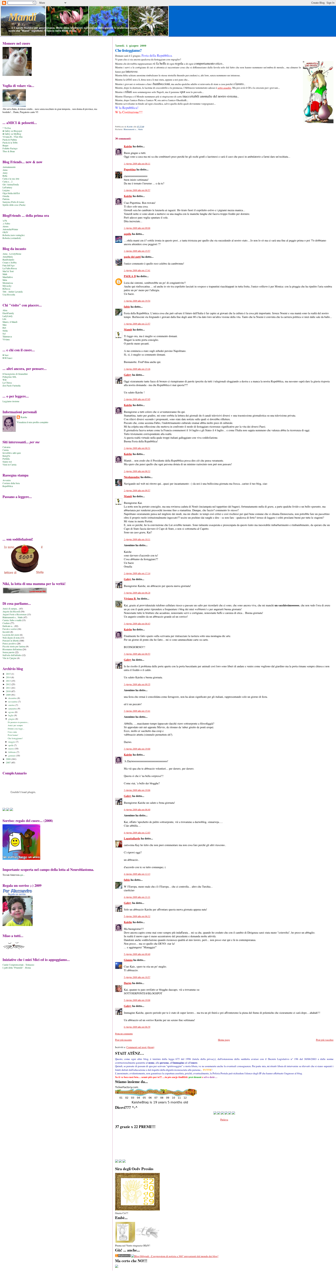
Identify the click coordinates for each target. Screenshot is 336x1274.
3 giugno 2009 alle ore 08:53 (137, 653)
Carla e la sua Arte (11, 178)
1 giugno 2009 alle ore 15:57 (137, 250)
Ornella (6, 196)
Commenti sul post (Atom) (140, 1047)
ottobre (11, 705)
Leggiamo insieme (11, 401)
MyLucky (7, 285)
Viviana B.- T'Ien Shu (13, 136)
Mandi (22, 17)
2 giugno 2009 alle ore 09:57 (137, 490)
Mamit (128, 329)
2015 (8, 673)
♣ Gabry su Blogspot (12, 130)
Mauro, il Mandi (10, 321)
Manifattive (8, 277)
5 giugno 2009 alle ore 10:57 (137, 977)
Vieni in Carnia (9, 464)
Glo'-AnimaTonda (11, 184)
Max (5, 324)
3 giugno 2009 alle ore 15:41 (137, 710)
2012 (8, 684)
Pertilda (6, 458)
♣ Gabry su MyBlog (12, 133)
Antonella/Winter (10, 229)
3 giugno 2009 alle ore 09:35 (137, 684)
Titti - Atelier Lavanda (13, 291)
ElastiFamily (8, 313)
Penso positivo (9, 643)
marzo (11, 748)
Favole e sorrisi (10, 628)
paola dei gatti (132, 257)
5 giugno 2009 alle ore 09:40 (137, 954)
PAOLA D (130, 276)
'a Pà (5, 220)
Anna (5, 169)
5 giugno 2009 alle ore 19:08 (137, 1000)
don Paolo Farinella (11, 385)
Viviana (6, 339)
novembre (13, 701)
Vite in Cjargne (9, 658)
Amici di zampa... (10, 608)
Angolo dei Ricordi (11, 611)
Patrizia (6, 199)
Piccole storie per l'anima (14, 646)
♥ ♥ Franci (7, 358)
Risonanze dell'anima (12, 649)
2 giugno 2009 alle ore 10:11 (137, 539)
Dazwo (127, 983)
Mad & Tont (8, 271)
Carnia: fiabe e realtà (12, 620)
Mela (5, 280)
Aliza (5, 310)
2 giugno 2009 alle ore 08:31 (137, 448)
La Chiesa (7, 382)
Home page (224, 1039)
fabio (127, 307)
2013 (8, 680)
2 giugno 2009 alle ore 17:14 (137, 573)
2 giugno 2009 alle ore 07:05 (137, 399)
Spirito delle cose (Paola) (14, 204)
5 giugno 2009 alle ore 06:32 (137, 916)
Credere (6, 623)
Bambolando (8, 259)
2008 (8, 759)
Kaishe (128, 146)
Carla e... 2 (7, 181)
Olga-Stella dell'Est (11, 193)
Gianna (128, 960)
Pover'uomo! (13, 735)
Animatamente (9, 167)
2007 (8, 762)
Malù (5, 274)
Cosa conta (12, 732)
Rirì (4, 327)
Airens (6, 226)
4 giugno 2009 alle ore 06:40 (137, 809)
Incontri (6, 631)
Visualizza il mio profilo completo (32, 422)
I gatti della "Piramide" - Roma (17, 967)
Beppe (5, 145)
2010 (8, 691)
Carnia (6, 450)
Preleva (224, 1119)
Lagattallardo (132, 838)
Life (4, 319)
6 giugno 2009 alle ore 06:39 (137, 1026)
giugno (11, 718)
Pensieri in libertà (10, 640)
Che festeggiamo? (15, 738)
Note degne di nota (11, 637)
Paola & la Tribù (10, 142)
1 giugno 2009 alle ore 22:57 (137, 323)
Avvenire (7, 480)
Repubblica (8, 486)
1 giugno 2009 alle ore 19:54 (137, 300)
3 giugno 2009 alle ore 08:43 (137, 623)
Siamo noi (7, 461)
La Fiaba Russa (10, 268)
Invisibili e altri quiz (12, 452)
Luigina (6, 190)
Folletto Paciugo (10, 148)
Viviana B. (130, 598)
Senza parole (8, 652)
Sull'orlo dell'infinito (12, 655)
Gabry (127, 375)
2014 (8, 677)
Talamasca (7, 336)
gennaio (12, 755)
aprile (11, 745)
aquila (127, 234)
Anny (5, 172)
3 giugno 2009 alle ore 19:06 (137, 790)
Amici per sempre (15, 725)
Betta (5, 175)
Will (4, 379)
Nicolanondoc (132, 477)
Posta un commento (124, 1033)
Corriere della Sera (11, 483)
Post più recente (123, 1039)
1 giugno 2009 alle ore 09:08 (137, 228)
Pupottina (130, 169)
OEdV (5, 232)
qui (21, 874)
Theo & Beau (9, 151)
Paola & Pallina (10, 139)
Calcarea (6, 447)
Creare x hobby (10, 262)
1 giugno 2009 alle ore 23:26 (137, 368)
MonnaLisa (8, 282)
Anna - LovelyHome (12, 253)
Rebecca (6, 288)
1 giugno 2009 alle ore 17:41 (137, 270)
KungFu (6, 455)
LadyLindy (8, 316)
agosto (11, 712)
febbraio (12, 752)
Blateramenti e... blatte (133, 129)
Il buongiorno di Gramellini (15, 373)
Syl (4, 333)
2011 (8, 687)
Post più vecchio (324, 1039)
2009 (8, 694)
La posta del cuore (11, 634)
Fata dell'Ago (9, 265)
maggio (12, 741)
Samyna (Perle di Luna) (13, 201)
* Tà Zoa (7, 128)
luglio (11, 715)
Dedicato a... (8, 626)
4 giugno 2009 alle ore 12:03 (137, 832)
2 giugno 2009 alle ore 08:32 (137, 471)
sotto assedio (224, 87)
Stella (5, 330)
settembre (13, 708)
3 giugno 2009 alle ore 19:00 (137, 748)
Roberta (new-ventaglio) (14, 235)
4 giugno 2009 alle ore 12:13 (137, 873)
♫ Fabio (6, 223)
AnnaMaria (8, 256)
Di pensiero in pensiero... (18, 722)
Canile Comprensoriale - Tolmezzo (18, 964)
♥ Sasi (5, 355)
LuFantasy (7, 187)
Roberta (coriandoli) (12, 238)
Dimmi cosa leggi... (16, 728)
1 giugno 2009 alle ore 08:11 (137, 163)
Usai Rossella (9, 294)
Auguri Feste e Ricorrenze (14, 614)
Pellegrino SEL (10, 376)
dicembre (12, 698)
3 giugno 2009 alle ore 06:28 (137, 592)
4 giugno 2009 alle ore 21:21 (137, 897)
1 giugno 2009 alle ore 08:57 (137, 190)
